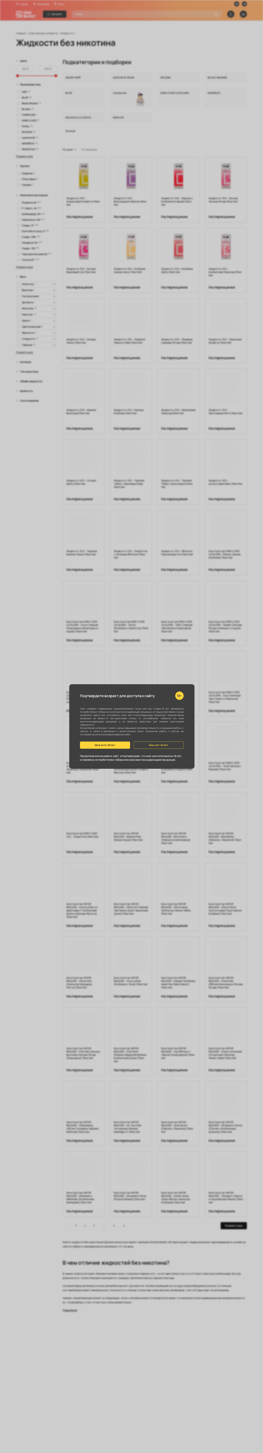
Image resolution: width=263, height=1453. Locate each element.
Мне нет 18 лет (158, 745)
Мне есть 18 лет (105, 745)
